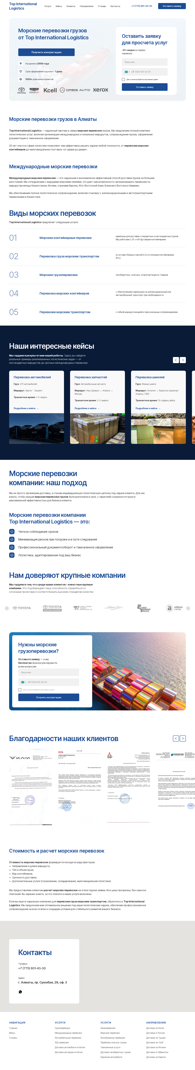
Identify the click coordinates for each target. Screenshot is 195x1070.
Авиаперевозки (108, 1028)
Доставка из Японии (156, 1047)
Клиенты (71, 6)
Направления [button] (86, 6)
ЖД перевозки (62, 1042)
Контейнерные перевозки (113, 1037)
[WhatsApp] (20, 992)
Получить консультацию (48, 697)
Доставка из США (154, 1042)
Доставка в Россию (155, 1033)
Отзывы (102, 6)
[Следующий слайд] (183, 360)
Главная (13, 1028)
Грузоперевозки (62, 1028)
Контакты (115, 6)
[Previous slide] (176, 738)
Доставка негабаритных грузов (116, 1052)
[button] (26, 408)
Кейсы (59, 6)
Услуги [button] (47, 6)
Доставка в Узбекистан (157, 1052)
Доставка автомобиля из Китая (70, 1047)
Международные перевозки (68, 1033)
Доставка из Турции (156, 1037)
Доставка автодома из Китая (69, 1052)
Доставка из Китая (155, 1028)
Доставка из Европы (156, 1057)
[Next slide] (183, 738)
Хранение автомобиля (111, 1057)
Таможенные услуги (110, 1047)
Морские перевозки (110, 1033)
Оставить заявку (144, 87)
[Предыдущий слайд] (176, 360)
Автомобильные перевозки (68, 1037)
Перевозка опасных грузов (113, 1042)
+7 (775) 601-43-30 (32, 968)
